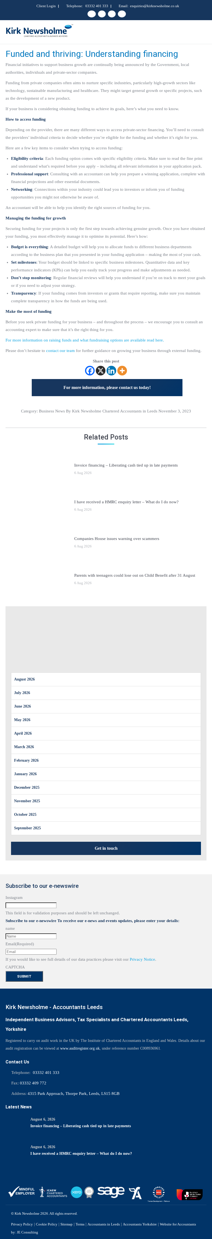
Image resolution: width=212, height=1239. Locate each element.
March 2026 (24, 747)
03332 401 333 (96, 6)
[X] (100, 370)
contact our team (60, 350)
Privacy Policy (22, 1224)
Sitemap (66, 1224)
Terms (80, 1224)
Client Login (46, 6)
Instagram (14, 897)
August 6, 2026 (42, 1119)
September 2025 (27, 828)
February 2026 (26, 760)
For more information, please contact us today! (107, 387)
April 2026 (23, 733)
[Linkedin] (111, 370)
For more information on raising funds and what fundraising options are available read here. (85, 340)
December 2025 (26, 787)
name (10, 928)
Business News (52, 411)
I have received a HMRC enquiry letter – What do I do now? (126, 502)
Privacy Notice (142, 959)
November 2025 (27, 801)
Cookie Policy (46, 1224)
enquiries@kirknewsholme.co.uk (154, 6)
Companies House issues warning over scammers (116, 538)
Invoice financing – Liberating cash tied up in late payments (126, 465)
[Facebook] (90, 370)
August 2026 (24, 679)
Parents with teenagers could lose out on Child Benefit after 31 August (134, 575)
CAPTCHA (15, 967)
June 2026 (22, 706)
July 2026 (22, 693)
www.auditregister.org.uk (80, 1048)
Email (20, 944)
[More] (122, 370)
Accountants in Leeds (104, 1224)
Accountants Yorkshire (140, 1224)
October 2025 (25, 814)
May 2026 (22, 720)
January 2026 (25, 774)
